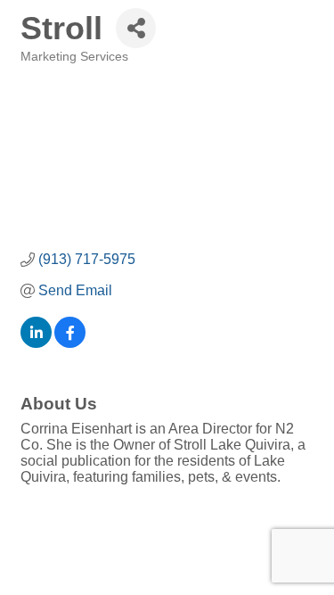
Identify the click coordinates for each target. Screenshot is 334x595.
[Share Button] (136, 28)
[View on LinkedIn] (36, 343)
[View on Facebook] (70, 343)
